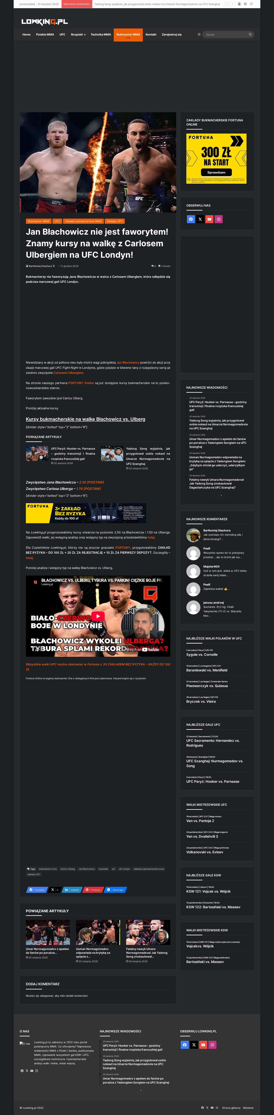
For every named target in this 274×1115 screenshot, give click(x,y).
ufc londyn (124, 869)
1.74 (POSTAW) (88, 489)
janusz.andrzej (213, 602)
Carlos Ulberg (67, 869)
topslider (103, 869)
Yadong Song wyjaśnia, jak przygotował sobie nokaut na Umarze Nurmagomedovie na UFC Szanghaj (157, 4)
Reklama (248, 1107)
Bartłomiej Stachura (40, 266)
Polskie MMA (45, 34)
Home (26, 34)
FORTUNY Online (81, 383)
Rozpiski (77, 34)
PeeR (206, 548)
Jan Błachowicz (87, 869)
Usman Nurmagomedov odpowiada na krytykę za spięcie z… (93, 952)
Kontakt (151, 34)
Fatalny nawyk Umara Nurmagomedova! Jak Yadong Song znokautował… (146, 952)
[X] (26, 1070)
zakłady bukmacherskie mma (149, 869)
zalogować (46, 995)
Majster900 (211, 566)
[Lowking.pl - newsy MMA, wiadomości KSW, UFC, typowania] (45, 22)
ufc (113, 869)
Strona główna (231, 1107)
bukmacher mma (48, 869)
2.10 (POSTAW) (91, 482)
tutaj (151, 537)
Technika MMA (101, 34)
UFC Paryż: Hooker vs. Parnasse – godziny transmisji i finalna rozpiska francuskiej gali (73, 453)
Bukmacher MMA (128, 34)
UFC (62, 34)
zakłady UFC (33, 874)
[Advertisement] (137, 75)
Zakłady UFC (115, 221)
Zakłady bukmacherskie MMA (83, 221)
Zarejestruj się (172, 34)
